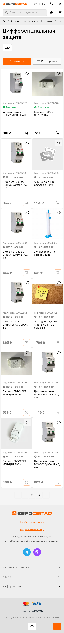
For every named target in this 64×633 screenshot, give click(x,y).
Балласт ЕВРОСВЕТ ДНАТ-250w (45, 113)
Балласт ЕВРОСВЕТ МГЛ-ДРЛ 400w (14, 463)
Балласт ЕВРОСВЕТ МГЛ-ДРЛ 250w (14, 393)
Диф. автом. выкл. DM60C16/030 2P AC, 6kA (15, 254)
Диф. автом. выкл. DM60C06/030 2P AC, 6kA (47, 464)
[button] (32, 495)
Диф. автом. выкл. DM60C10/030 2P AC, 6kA (15, 184)
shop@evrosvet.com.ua (32, 522)
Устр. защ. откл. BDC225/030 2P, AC (14, 113)
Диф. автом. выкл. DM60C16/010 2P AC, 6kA (46, 394)
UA (35, 4)
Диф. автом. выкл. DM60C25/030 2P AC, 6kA (15, 324)
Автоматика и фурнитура (38, 21)
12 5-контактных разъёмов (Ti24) (44, 183)
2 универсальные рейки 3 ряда (45, 253)
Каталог (15, 21)
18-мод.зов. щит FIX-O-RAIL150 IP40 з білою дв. (46, 324)
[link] (4, 21)
